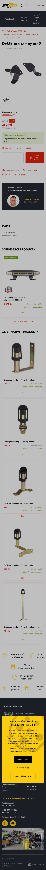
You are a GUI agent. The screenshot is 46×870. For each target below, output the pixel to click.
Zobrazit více (7, 115)
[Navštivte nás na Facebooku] (5, 823)
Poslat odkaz (32, 170)
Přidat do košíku (36, 157)
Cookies (5, 790)
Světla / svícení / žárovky (36, 19)
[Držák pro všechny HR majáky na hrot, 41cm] (23, 605)
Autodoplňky (10, 19)
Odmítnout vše (23, 768)
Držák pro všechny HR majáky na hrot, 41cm (22, 627)
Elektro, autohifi (24, 19)
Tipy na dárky (31, 786)
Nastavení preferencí (23, 776)
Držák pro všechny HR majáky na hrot (19, 380)
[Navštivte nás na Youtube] (13, 823)
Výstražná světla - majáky (13, 34)
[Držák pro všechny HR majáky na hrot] (23, 358)
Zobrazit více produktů (22, 321)
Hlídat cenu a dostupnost (15, 175)
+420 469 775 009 (9, 810)
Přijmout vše (23, 759)
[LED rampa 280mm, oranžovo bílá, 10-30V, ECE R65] (23, 275)
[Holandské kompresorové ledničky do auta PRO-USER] (8, 715)
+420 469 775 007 (9, 813)
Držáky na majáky (32, 34)
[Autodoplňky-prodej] (9, 5)
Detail (23, 313)
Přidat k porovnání (13, 170)
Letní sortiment (31, 789)
